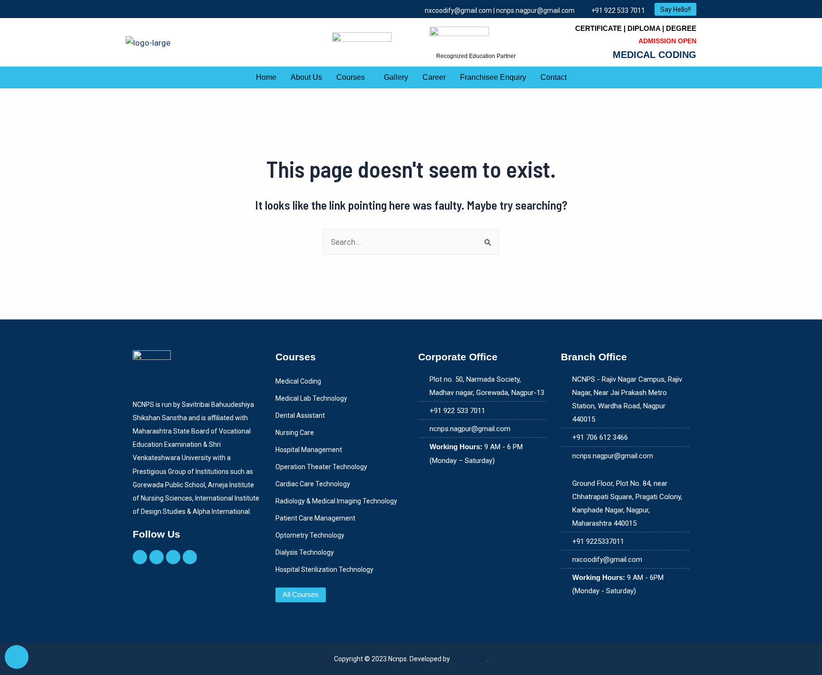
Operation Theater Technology (321, 467)
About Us (306, 77)
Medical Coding (298, 381)
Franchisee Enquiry (493, 77)
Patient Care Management (315, 518)
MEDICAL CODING (654, 54)
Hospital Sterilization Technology (324, 569)
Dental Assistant (300, 415)
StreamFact (469, 659)
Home (266, 77)
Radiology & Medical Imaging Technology (336, 501)
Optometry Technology (309, 535)
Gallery (396, 77)
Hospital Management (308, 449)
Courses (350, 77)
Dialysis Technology (304, 552)
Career (434, 77)
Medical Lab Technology (311, 398)
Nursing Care (294, 432)
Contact (553, 77)
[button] (353, 77)
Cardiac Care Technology (312, 484)
